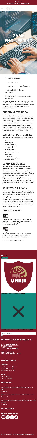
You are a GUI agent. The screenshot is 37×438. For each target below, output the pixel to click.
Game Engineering (12, 82)
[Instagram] (21, 1)
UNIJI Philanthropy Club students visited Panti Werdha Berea (17, 396)
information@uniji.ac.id (23, 3)
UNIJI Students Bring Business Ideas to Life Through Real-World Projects (18, 402)
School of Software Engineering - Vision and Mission (18, 97)
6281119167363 (12, 3)
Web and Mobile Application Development (14, 91)
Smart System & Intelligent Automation (18, 86)
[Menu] (2, 8)
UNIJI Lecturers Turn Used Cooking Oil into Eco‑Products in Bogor (17, 389)
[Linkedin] (18, 1)
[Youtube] (15, 1)
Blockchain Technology (13, 78)
